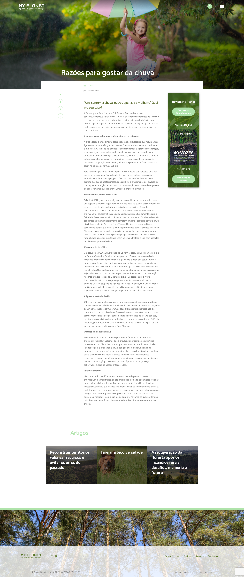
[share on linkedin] (60, 108)
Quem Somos (172, 556)
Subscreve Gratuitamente (183, 111)
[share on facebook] (60, 101)
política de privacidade (203, 572)
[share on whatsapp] (60, 115)
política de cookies (183, 572)
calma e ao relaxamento (108, 358)
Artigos (188, 556)
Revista (200, 556)
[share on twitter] (60, 94)
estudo (91, 305)
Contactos (213, 556)
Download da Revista (183, 179)
